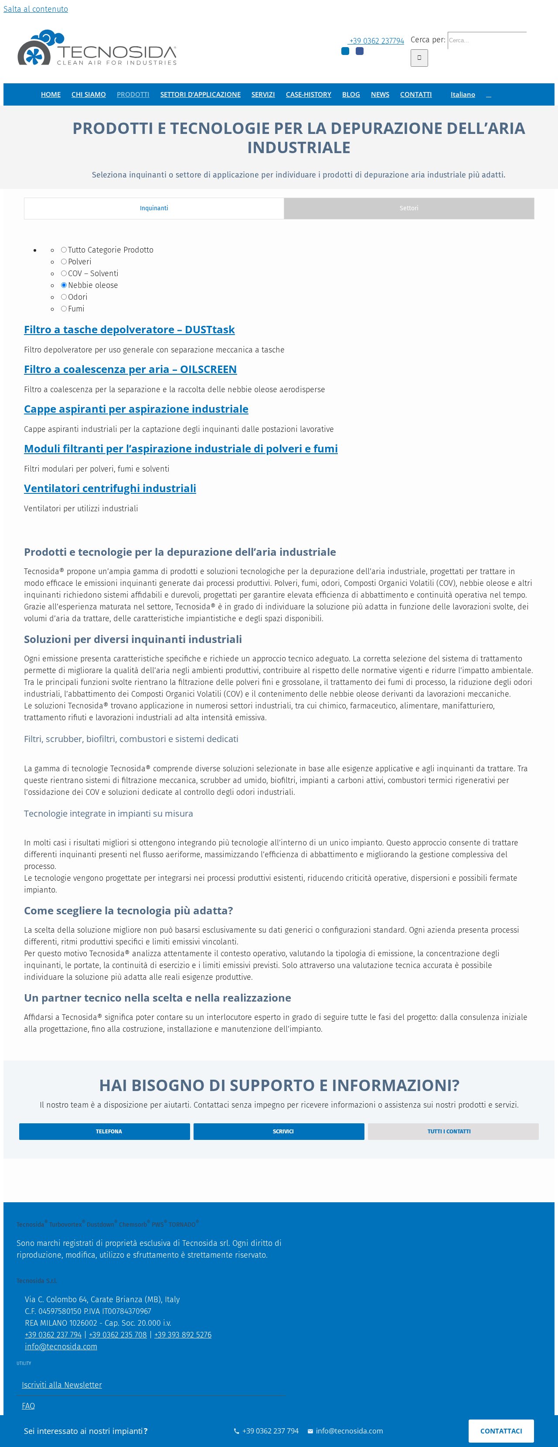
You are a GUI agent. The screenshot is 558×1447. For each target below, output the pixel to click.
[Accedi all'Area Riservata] (488, 94)
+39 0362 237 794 (53, 1335)
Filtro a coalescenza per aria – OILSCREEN (130, 369)
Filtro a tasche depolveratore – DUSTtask (129, 329)
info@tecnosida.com (61, 1346)
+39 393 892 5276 (182, 1335)
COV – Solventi (93, 273)
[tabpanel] (279, 375)
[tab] (154, 208)
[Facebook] (360, 51)
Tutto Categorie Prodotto (110, 250)
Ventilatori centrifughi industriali (110, 488)
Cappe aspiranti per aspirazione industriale (136, 408)
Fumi (76, 309)
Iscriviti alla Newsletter (62, 1385)
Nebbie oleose (93, 285)
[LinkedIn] (345, 51)
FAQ (28, 1406)
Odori (78, 297)
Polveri (80, 262)
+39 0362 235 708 (118, 1335)
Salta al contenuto (35, 9)
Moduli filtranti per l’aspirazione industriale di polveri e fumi (181, 448)
